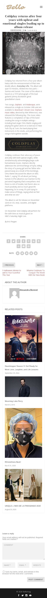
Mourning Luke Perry (14, 401)
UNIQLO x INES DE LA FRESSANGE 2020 (23, 506)
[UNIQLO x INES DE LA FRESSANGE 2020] (23, 485)
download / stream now (24, 110)
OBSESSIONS (15, 30)
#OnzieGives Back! (13, 462)
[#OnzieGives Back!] (23, 433)
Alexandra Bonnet (28, 290)
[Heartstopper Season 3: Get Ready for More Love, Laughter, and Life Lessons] (23, 338)
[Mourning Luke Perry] (23, 386)
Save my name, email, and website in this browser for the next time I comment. (20, 572)
